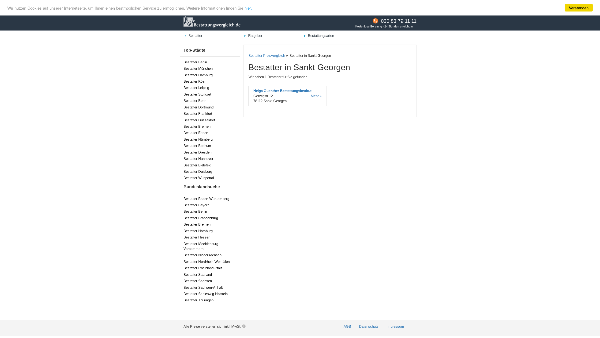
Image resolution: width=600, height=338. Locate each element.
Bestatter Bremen (197, 126)
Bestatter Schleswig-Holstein (206, 294)
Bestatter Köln (194, 81)
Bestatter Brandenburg (201, 218)
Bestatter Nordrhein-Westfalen (207, 262)
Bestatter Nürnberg (198, 139)
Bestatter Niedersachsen (202, 255)
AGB (348, 326)
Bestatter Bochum (197, 146)
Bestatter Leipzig (196, 88)
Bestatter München (198, 68)
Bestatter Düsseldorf (199, 120)
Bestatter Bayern (196, 205)
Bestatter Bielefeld (197, 165)
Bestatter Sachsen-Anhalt (203, 287)
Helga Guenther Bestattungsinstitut (282, 91)
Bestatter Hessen (197, 237)
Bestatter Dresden (197, 152)
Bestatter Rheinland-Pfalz (203, 268)
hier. (248, 8)
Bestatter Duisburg (198, 171)
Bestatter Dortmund (199, 107)
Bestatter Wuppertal (199, 178)
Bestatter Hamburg (198, 75)
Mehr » (316, 96)
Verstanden (579, 8)
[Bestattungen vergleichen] (212, 22)
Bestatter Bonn (195, 101)
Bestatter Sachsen (198, 281)
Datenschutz (369, 326)
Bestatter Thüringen (199, 300)
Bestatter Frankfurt (198, 113)
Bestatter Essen (196, 133)
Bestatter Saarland (198, 275)
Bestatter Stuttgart (197, 94)
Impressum (395, 326)
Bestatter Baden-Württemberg (206, 199)
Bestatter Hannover (198, 159)
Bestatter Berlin (195, 62)
